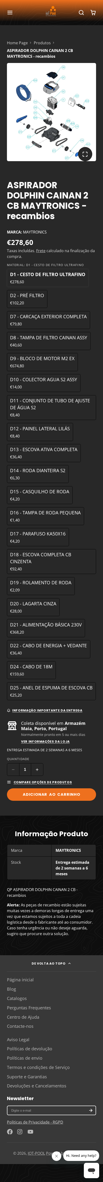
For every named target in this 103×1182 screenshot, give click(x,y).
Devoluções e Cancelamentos (36, 1086)
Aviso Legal (18, 1039)
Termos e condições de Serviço (38, 1067)
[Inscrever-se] (90, 1110)
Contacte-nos (20, 1026)
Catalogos (17, 998)
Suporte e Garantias (27, 1077)
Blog (11, 989)
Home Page (17, 42)
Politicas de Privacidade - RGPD (35, 1122)
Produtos (42, 42)
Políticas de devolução (29, 1048)
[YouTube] (30, 1132)
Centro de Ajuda (23, 1017)
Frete (41, 250)
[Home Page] (51, 12)
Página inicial (20, 980)
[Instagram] (20, 1132)
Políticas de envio (24, 1058)
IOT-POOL (36, 1153)
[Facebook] (10, 1132)
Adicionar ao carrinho (51, 794)
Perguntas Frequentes (29, 1008)
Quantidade (18, 759)
